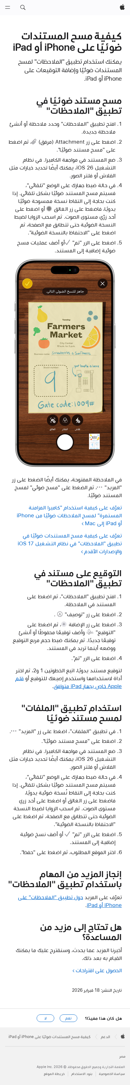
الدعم (105, 1037)
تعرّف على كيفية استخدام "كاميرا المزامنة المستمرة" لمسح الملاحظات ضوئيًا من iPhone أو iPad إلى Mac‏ (69, 515)
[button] (22, 7)
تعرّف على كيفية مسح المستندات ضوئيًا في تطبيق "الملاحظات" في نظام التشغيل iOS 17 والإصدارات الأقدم (70, 543)
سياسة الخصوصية (112, 1074)
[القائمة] (7, 7)
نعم (68, 1018)
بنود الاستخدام (81, 1074)
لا (45, 1018)
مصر (122, 1056)
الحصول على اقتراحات (99, 970)
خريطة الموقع (54, 1074)
